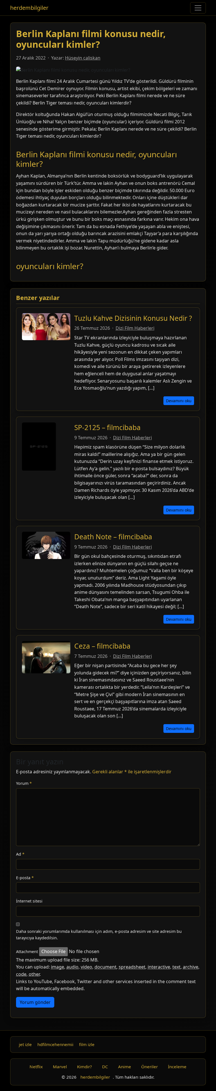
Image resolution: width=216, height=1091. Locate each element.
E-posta (25, 877)
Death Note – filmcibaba (113, 536)
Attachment (27, 951)
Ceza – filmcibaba (102, 646)
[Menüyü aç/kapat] (198, 7)
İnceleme (177, 1066)
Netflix (36, 1066)
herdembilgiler (29, 8)
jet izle (25, 1044)
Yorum (24, 783)
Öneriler (149, 1066)
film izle (86, 1044)
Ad (20, 854)
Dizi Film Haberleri (135, 328)
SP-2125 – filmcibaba (107, 427)
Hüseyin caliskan (82, 58)
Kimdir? (84, 1066)
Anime (124, 1066)
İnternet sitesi (29, 901)
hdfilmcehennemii (55, 1044)
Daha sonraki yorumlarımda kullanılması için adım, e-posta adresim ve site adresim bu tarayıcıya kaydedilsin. (99, 934)
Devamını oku (179, 400)
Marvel (60, 1066)
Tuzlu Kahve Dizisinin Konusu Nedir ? (133, 318)
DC (105, 1066)
